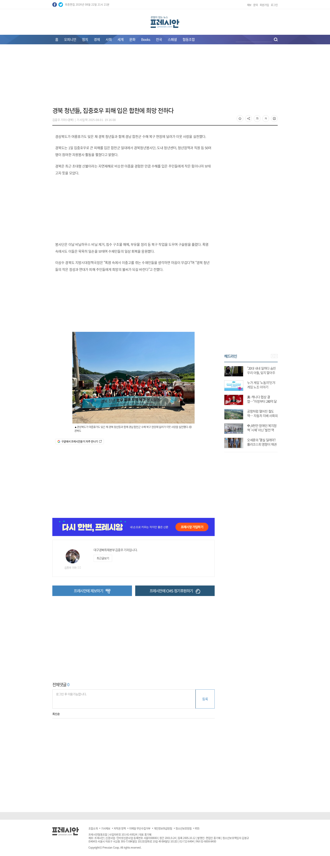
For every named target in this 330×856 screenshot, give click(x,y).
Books (145, 39)
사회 (109, 39)
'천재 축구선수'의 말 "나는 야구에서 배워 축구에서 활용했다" (262, 415)
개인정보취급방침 (163, 828)
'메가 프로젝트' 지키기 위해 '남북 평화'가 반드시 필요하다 (261, 372)
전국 (159, 39)
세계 (120, 39)
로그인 (274, 5)
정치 (85, 39)
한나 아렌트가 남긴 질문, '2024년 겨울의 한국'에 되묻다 (261, 387)
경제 (97, 39)
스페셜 (172, 39)
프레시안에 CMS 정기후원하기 (171, 591)
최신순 (56, 713)
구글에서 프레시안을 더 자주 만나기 (79, 441)
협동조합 (189, 39)
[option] (251, 405)
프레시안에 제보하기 (88, 591)
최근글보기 (103, 558)
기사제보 (105, 828)
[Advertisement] (165, 78)
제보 (249, 5)
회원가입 (264, 5)
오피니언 (70, 39)
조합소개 (93, 828)
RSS (197, 828)
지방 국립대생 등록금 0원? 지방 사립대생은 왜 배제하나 (261, 444)
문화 (132, 39)
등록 (205, 698)
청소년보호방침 (184, 828)
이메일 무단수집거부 (139, 828)
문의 (255, 5)
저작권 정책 (120, 828)
